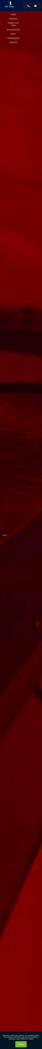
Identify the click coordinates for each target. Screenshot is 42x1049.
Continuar (21, 1044)
